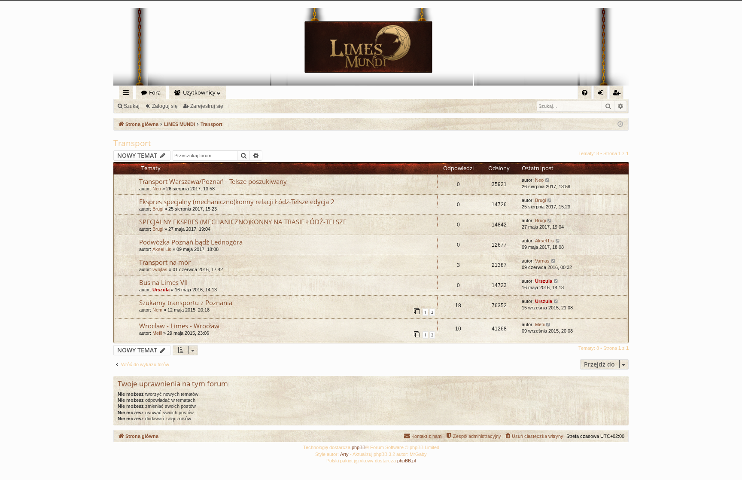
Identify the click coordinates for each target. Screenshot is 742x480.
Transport (132, 143)
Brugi (157, 208)
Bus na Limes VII (163, 282)
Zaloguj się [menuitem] (602, 94)
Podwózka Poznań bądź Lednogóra (191, 242)
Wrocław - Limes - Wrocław (179, 325)
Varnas (542, 260)
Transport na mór (165, 262)
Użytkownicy (199, 92)
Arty (344, 454)
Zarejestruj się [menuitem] (618, 94)
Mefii (157, 333)
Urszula (161, 289)
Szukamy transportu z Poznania (185, 302)
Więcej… (128, 94)
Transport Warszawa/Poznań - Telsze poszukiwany (213, 181)
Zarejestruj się (206, 106)
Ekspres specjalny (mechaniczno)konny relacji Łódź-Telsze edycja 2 (237, 201)
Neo (156, 188)
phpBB (358, 447)
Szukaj (132, 106)
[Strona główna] (371, 47)
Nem (157, 309)
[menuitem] (584, 92)
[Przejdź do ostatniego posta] (547, 180)
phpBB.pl (406, 460)
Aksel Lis (161, 249)
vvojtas (159, 269)
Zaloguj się (165, 106)
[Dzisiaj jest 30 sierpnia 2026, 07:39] (620, 124)
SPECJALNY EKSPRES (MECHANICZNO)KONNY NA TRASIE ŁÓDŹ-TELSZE (243, 221)
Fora (155, 92)
